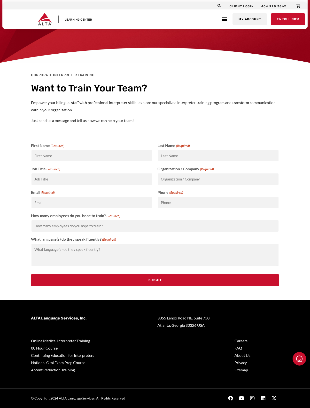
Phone (170, 192)
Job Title (45, 169)
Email (43, 192)
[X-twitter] (274, 398)
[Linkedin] (263, 398)
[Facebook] (230, 398)
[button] (219, 6)
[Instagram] (252, 398)
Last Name (173, 145)
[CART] (298, 6)
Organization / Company (185, 169)
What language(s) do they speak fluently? (73, 239)
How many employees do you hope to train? (75, 216)
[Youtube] (241, 398)
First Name (47, 145)
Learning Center (78, 19)
